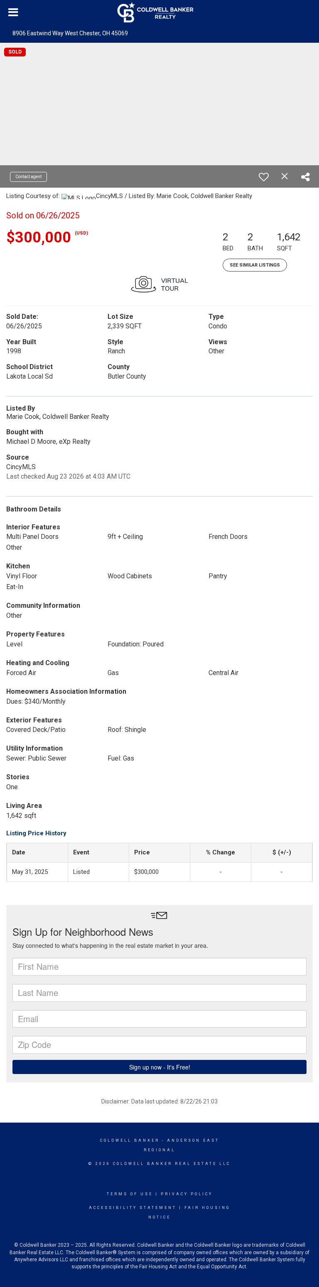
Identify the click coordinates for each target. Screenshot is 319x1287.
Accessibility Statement (133, 1208)
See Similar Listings (255, 265)
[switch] (263, 177)
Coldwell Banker (130, 1140)
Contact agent (28, 176)
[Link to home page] (160, 12)
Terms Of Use (130, 1194)
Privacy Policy (187, 1194)
